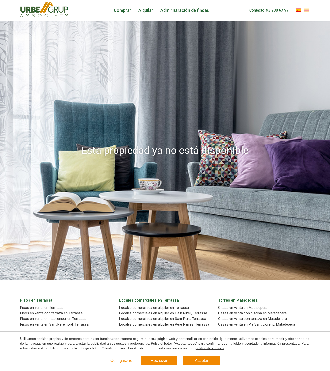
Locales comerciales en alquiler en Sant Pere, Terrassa (162, 319)
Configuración (122, 360)
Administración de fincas (184, 10)
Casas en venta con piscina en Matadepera (252, 313)
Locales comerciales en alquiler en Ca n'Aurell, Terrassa (163, 313)
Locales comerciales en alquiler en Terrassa (154, 308)
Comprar (122, 10)
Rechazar (159, 360)
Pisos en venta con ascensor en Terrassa (53, 319)
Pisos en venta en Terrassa (41, 308)
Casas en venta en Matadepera (242, 308)
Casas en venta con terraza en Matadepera (252, 319)
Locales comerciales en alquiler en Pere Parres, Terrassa (164, 324)
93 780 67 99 (277, 10)
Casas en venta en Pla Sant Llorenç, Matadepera (256, 324)
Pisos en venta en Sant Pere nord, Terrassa (54, 324)
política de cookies (209, 348)
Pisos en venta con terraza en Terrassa (51, 313)
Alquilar (145, 10)
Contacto (256, 10)
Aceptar (201, 360)
